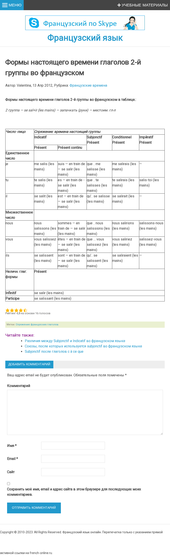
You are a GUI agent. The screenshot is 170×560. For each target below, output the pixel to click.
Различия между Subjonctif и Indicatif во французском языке (75, 341)
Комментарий (18, 386)
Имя (12, 446)
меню (15, 5)
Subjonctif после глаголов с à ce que (54, 351)
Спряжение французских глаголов (37, 324)
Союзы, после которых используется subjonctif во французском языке (83, 346)
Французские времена (88, 85)
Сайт (11, 472)
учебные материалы (145, 5)
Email (12, 459)
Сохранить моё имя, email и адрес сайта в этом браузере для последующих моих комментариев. (74, 492)
